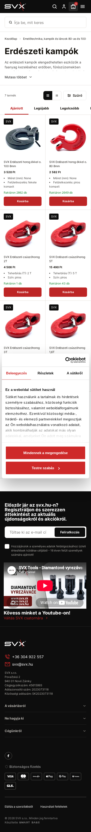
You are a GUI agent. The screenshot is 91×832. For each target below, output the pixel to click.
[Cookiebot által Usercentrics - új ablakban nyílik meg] (65, 360)
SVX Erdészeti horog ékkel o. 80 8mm (68, 164)
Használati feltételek (53, 806)
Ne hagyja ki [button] (14, 718)
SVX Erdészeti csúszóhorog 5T (67, 259)
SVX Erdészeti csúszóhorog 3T (22, 350)
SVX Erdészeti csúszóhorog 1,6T (67, 350)
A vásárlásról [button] (15, 706)
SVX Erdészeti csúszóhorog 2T (22, 259)
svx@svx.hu (22, 664)
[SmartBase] (29, 822)
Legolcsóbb (69, 108)
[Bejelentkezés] (64, 6)
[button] (18, 77)
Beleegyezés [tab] (16, 373)
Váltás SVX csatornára (23, 618)
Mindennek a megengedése (45, 453)
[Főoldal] (40, 643)
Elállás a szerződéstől (19, 806)
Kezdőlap (11, 38)
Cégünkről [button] (13, 731)
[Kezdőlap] (15, 6)
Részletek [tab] (46, 373)
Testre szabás (43, 468)
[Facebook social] (8, 755)
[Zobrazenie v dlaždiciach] (47, 95)
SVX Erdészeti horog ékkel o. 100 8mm (22, 164)
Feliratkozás (70, 532)
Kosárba (22, 201)
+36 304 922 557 (28, 656)
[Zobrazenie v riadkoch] (56, 95)
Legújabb (41, 108)
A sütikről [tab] (75, 373)
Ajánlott (16, 108)
